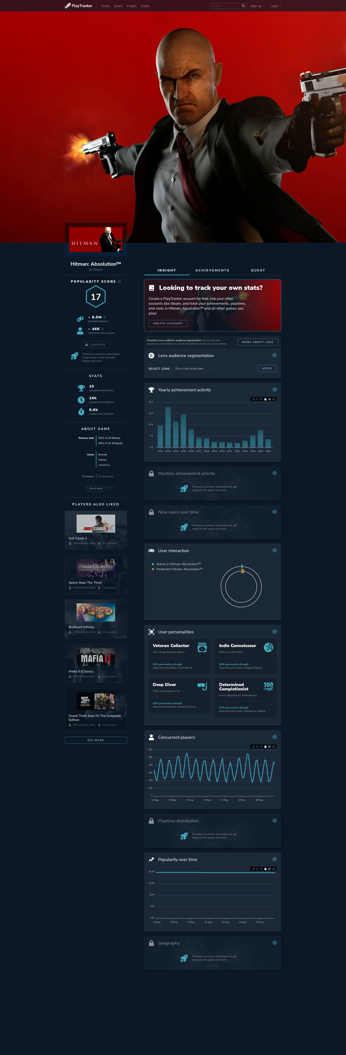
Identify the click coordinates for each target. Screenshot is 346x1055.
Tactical (102, 460)
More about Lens (258, 342)
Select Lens (159, 369)
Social (105, 6)
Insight (131, 6)
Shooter (102, 454)
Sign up (255, 6)
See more (95, 740)
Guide (145, 6)
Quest (118, 6)
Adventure (104, 465)
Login (274, 6)
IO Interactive (105, 476)
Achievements (213, 270)
